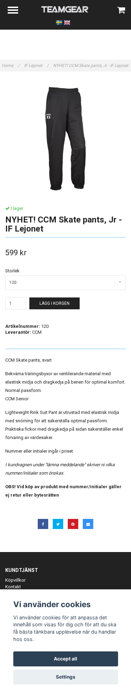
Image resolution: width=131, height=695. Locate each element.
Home (11, 65)
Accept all (65, 659)
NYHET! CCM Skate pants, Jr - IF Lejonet (91, 65)
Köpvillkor (15, 580)
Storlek (12, 270)
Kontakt (13, 586)
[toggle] (16, 11)
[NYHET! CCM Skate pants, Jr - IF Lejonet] (65, 138)
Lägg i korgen (54, 303)
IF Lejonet (36, 65)
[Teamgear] (65, 9)
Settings (65, 677)
